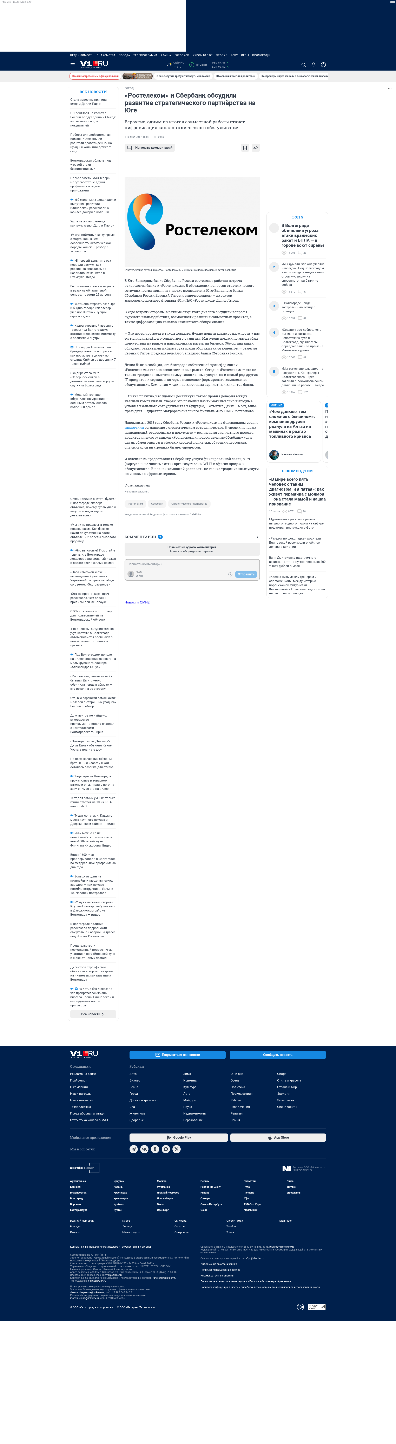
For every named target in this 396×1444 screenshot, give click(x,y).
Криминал (190, 1080)
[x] (176, 1149)
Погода (124, 55)
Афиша (166, 55)
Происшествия (241, 1094)
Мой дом (190, 1100)
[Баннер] (137, 76)
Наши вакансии (81, 1100)
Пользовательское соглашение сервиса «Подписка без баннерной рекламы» (245, 1281)
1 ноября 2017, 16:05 (137, 137)
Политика (238, 1087)
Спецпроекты (287, 1107)
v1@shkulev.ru (114, 1275)
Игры (245, 55)
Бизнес (135, 1080)
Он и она (237, 1074)
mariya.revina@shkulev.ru (84, 1298)
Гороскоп (181, 55)
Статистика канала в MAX (89, 1120)
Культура (189, 1087)
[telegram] (134, 1149)
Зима (187, 1074)
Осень (235, 1080)
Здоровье (137, 1120)
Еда (132, 1107)
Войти (139, 575)
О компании (79, 1087)
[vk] (144, 1149)
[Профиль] (323, 65)
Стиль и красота (289, 1080)
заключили (134, 427)
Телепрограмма (145, 55)
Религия (237, 1113)
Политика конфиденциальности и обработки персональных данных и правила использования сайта (260, 1287)
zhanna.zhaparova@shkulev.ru (87, 1292)
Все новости (93, 91)
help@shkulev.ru (97, 1280)
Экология (284, 1094)
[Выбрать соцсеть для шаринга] (256, 148)
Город (134, 1094)
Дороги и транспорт (144, 1100)
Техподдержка (80, 1107)
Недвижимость (82, 55)
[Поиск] (304, 65)
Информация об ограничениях (218, 1264)
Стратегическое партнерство (189, 503)
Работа (236, 1100)
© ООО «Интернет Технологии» (136, 1307)
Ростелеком (135, 503)
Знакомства (106, 55)
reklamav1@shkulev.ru (282, 1246)
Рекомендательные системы (217, 1275)
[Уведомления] (313, 65)
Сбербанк (157, 503)
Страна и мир (287, 1087)
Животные (137, 1113)
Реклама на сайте (83, 1074)
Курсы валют (203, 55)
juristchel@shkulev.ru (164, 1277)
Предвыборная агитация (88, 1113)
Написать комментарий (153, 148)
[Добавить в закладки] (245, 148)
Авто (133, 1074)
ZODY (234, 55)
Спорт (281, 1074)
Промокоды (261, 55)
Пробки (221, 55)
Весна (134, 1087)
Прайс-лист (78, 1080)
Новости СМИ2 (137, 602)
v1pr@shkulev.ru (255, 1258)
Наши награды (81, 1094)
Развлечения (240, 1107)
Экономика (285, 1100)
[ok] (155, 1149)
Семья (235, 1120)
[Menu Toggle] (73, 65)
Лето (187, 1094)
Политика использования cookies (220, 1269)
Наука (187, 1107)
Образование (193, 1120)
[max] (166, 1149)
